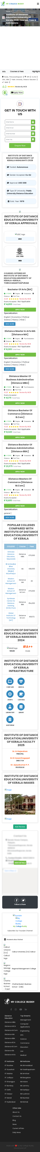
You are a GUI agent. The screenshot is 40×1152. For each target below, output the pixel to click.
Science (23, 1039)
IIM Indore (24, 1082)
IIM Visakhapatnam (27, 1069)
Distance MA (9, 1034)
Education (24, 1047)
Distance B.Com (11, 1046)
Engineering (24, 1031)
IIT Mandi (8, 1098)
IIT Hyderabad (10, 1102)
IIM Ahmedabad (26, 1065)
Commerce (24, 1043)
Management (25, 1020)
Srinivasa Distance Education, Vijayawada (11, 555)
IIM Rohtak (24, 1102)
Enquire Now (20, 145)
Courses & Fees (17, 71)
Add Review (20, 827)
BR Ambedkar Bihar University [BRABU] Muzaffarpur (11, 569)
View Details (20, 863)
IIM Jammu (24, 1086)
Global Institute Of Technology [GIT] (11, 616)
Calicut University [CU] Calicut (23, 952)
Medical (23, 1055)
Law (21, 1051)
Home (8, 11)
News (15, 1124)
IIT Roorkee (9, 1065)
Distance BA (9, 1050)
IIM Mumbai (24, 1098)
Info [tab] (4, 71)
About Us (16, 1112)
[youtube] (20, 1009)
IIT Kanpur (8, 1094)
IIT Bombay (9, 1086)
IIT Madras (9, 1073)
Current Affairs (18, 1128)
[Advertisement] (20, 47)
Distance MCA (10, 1026)
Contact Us (17, 1116)
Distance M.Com (11, 1030)
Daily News (17, 1132)
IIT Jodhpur (9, 1077)
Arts (21, 1035)
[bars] (38, 4)
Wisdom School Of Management (11, 581)
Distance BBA (10, 1038)
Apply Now (18, 92)
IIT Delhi (8, 1090)
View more (9, 324)
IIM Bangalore (25, 1077)
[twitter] (23, 900)
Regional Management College (24, 969)
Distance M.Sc (10, 1055)
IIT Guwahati (9, 1069)
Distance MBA (10, 1022)
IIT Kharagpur (10, 1082)
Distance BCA (10, 1042)
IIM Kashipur (24, 1090)
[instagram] (16, 1009)
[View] (8, 789)
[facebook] (16, 900)
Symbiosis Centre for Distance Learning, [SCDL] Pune (11, 603)
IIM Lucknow (24, 1094)
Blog (14, 1120)
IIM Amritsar (24, 1073)
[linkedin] (26, 1009)
